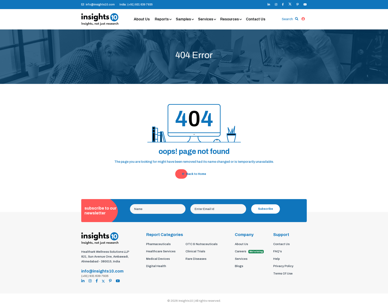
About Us (142, 19)
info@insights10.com (100, 4)
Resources (229, 19)
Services (205, 19)
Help (276, 258)
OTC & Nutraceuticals (201, 244)
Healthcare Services (160, 251)
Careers (249, 251)
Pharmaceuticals (158, 244)
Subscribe (265, 208)
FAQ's (277, 251)
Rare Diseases (196, 258)
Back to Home (196, 173)
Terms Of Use (283, 273)
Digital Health (156, 266)
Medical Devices (158, 258)
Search (287, 19)
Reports (162, 19)
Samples (183, 19)
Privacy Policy (283, 266)
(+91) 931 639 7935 (95, 276)
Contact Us (255, 19)
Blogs (239, 266)
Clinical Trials (195, 251)
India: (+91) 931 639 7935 (136, 4)
